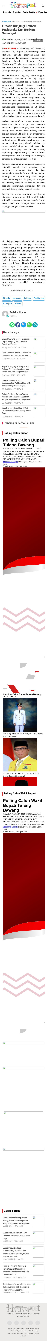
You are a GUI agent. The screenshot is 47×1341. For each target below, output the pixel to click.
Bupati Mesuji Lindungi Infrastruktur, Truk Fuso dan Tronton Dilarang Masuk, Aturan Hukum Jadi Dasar (16, 1252)
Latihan (27, 298)
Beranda (7, 12)
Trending (17, 12)
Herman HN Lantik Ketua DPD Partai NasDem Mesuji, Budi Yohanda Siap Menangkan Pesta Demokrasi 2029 (16, 1270)
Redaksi (26, 1317)
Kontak (19, 1317)
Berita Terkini (29, 12)
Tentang (36, 1314)
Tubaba (18, 303)
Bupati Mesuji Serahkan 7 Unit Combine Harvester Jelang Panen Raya (16, 1235)
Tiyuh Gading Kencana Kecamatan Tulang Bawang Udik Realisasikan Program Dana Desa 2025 (17, 1287)
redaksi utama (18, 312)
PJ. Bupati (7, 303)
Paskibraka (39, 298)
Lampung (17, 298)
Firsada (6, 298)
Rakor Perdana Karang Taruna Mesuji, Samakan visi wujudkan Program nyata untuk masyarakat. (16, 1220)
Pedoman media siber (23, 1314)
